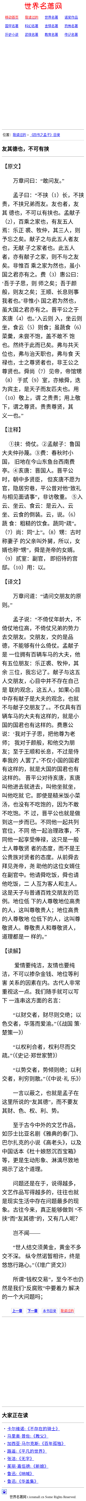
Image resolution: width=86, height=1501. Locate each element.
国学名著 (11, 26)
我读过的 (19, 135)
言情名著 (51, 26)
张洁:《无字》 (20, 1458)
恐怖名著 (71, 26)
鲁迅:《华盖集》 (22, 1481)
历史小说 (11, 35)
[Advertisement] (43, 84)
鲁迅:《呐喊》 (20, 1473)
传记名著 (71, 35)
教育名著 (51, 35)
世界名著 (51, 17)
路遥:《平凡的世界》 (27, 1451)
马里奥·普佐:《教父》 (27, 1436)
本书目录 (49, 1311)
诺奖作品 (71, 17)
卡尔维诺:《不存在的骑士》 (33, 1428)
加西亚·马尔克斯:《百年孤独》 (36, 1443)
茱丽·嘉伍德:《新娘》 (27, 1466)
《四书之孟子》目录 (45, 135)
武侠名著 (31, 35)
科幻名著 (31, 26)
